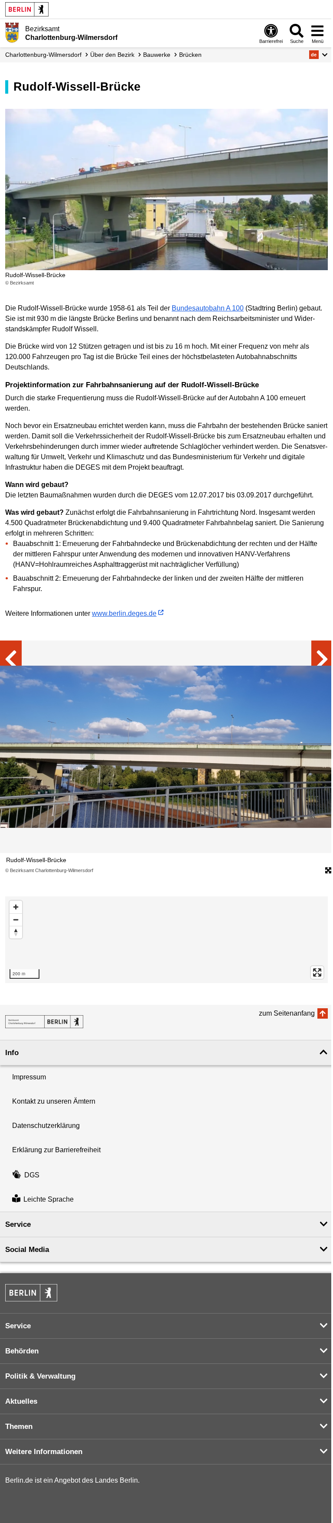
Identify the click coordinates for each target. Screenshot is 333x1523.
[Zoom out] (16, 919)
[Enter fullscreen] (317, 972)
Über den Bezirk (112, 54)
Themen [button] (19, 1426)
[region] (166, 939)
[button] (318, 54)
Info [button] (12, 1053)
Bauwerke (156, 54)
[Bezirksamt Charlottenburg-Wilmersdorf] (44, 1021)
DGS (31, 1175)
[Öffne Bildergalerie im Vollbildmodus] (328, 871)
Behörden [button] (22, 1351)
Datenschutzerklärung (46, 1125)
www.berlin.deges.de (124, 613)
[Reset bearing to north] (16, 932)
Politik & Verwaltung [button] (40, 1376)
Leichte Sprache (48, 1199)
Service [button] (18, 1224)
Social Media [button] (27, 1249)
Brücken (190, 54)
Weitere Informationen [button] (43, 1452)
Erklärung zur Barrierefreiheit (56, 1150)
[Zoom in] (16, 907)
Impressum (29, 1077)
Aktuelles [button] (21, 1401)
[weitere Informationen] (12, 32)
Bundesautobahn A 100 (208, 308)
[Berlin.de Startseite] (27, 9)
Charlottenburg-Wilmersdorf (43, 54)
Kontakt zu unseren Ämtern (53, 1101)
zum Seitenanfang (287, 1013)
